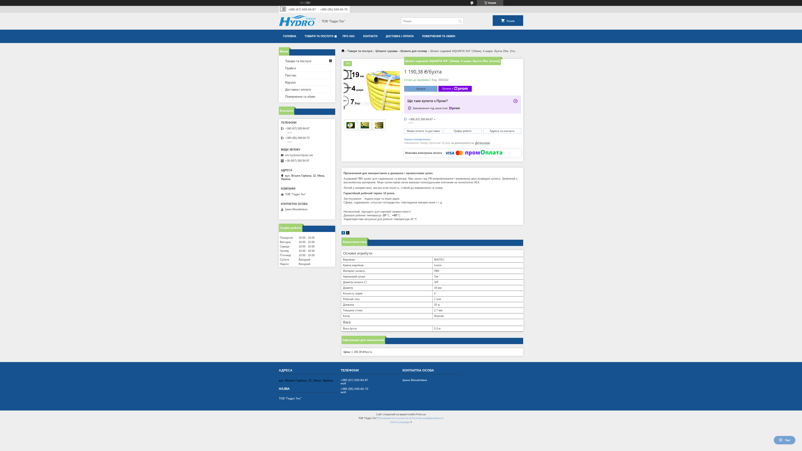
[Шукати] (460, 21)
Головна (289, 36)
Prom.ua (421, 414)
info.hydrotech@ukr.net (299, 155)
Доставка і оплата (400, 36)
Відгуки (290, 82)
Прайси (290, 68)
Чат (787, 440)
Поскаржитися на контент (394, 418)
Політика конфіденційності (428, 418)
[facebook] (343, 233)
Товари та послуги (319, 36)
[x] (347, 233)
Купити (420, 88)
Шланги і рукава (386, 51)
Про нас (349, 36)
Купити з (447, 88)
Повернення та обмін (438, 36)
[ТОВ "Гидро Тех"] (297, 21)
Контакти (370, 36)
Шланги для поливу (413, 51)
